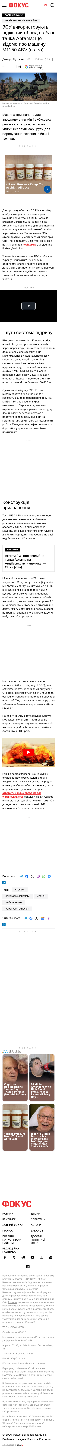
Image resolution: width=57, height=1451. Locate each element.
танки (42, 896)
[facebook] (5, 1257)
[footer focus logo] (17, 1204)
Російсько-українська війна (21, 21)
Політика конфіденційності (19, 1439)
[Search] (52, 5)
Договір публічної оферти (38, 1240)
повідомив (29, 244)
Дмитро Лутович (13, 59)
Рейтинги (9, 1219)
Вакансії (37, 1230)
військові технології (18, 909)
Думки (35, 1213)
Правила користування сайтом (12, 1240)
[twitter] (14, 1257)
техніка (20, 890)
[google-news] (50, 1257)
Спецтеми (38, 1219)
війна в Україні (14, 902)
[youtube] (32, 1257)
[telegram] (23, 1257)
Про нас (8, 1230)
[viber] (41, 1257)
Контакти (45, 1439)
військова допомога (18, 896)
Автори (36, 1224)
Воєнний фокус (14, 15)
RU (46, 5)
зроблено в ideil (12, 1445)
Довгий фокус (12, 1224)
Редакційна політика (10, 1250)
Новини (7, 1213)
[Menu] (4, 5)
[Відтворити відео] (28, 752)
